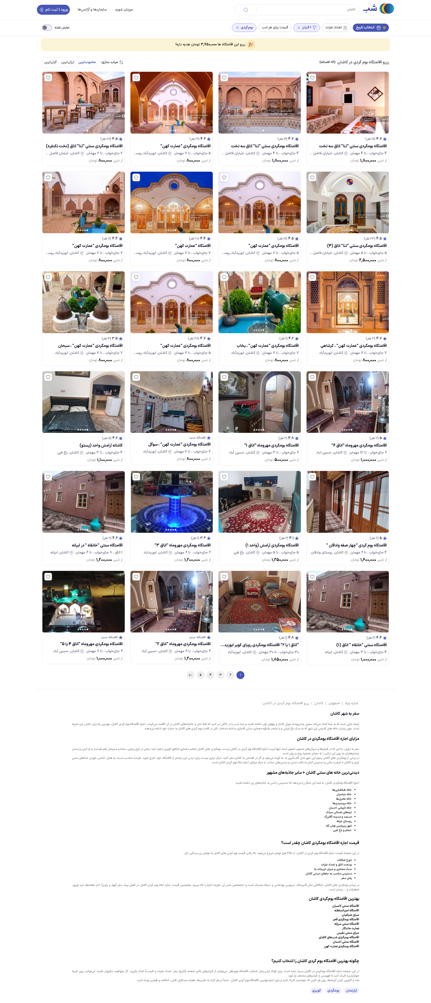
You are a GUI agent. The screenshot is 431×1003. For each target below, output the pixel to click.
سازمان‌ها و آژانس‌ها (92, 9)
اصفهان (334, 703)
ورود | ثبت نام (56, 10)
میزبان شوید (124, 9)
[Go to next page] (191, 675)
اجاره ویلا (351, 703)
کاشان (318, 703)
